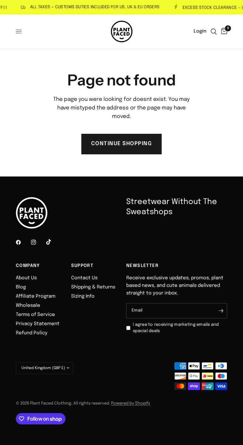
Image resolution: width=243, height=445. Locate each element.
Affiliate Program (35, 296)
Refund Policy (31, 333)
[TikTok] (53, 242)
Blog (21, 287)
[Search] (214, 31)
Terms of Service (35, 314)
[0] (223, 31)
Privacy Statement (37, 323)
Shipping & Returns (93, 287)
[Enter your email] (221, 310)
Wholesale (28, 305)
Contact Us (84, 278)
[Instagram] (38, 242)
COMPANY (28, 265)
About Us (26, 278)
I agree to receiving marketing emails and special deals (176, 328)
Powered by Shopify (130, 403)
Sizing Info (83, 296)
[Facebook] (23, 242)
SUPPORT (82, 265)
